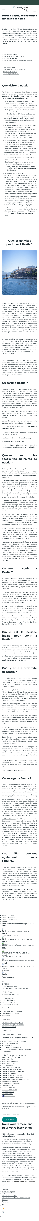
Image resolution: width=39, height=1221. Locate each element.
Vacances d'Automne (10, 1061)
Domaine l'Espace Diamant (12, 1075)
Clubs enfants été (8, 1088)
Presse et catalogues (10, 1004)
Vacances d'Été (7, 1059)
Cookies (5, 1190)
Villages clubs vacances (11, 1084)
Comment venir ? (9, 68)
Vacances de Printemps (11, 1057)
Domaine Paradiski (9, 1073)
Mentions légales (8, 1192)
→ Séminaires (7, 1045)
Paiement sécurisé (9, 1027)
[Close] (4, 1185)
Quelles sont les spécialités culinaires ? (17, 60)
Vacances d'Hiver (8, 1063)
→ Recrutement (8, 998)
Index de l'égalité (8, 1000)
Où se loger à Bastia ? (11, 74)
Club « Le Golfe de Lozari (19, 787)
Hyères (13, 881)
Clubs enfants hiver (9, 1090)
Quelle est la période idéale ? (14, 70)
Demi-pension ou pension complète (15, 1079)
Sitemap (5, 1200)
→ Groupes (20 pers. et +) (11, 1047)
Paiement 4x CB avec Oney (12, 1023)
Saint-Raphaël (7, 875)
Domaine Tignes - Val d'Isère (12, 1077)
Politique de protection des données (16, 1198)
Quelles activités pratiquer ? (13, 56)
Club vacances (7, 1065)
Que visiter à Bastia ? (11, 54)
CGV (3, 1194)
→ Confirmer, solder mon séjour (14, 1055)
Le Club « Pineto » (8, 819)
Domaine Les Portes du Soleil (13, 1071)
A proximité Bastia (10, 72)
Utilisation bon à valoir (10, 1013)
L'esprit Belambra (9, 1002)
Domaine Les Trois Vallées (12, 1069)
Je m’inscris (9, 1119)
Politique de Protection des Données (21, 1182)
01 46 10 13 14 (6, 984)
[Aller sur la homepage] (4, 974)
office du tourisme (21, 891)
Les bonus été (7, 1094)
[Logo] (19, 7)
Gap (30, 871)
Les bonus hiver (8, 1092)
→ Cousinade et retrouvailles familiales (16, 1049)
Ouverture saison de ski (11, 1067)
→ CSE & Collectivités (10, 1043)
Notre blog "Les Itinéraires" (12, 1034)
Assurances (6, 1016)
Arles (21, 884)
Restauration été (8, 1086)
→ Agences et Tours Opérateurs (14, 1041)
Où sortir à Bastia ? (10, 58)
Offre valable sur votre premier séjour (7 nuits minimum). (19, 1108)
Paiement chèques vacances (13, 1025)
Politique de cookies (9, 1196)
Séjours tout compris (10, 1082)
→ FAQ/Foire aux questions (12, 1011)
